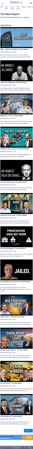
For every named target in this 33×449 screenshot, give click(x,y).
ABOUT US (24, 7)
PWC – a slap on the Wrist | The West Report (14, 49)
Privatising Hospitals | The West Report (12, 248)
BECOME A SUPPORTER (29, 437)
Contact (29, 446)
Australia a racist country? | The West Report (14, 149)
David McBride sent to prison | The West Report (15, 281)
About (25, 446)
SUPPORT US (30, 7)
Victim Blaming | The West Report (11, 416)
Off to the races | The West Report (11, 383)
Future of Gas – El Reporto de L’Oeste (12, 317)
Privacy (30, 448)
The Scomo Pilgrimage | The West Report (13, 82)
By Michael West (4, 52)
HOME (1, 7)
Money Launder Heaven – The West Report (14, 350)
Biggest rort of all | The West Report (11, 115)
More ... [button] (28, 430)
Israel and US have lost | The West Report (13, 182)
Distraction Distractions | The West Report (13, 215)
